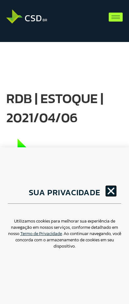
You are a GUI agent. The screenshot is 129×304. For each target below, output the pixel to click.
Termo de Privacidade (41, 233)
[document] (64, 152)
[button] (111, 191)
